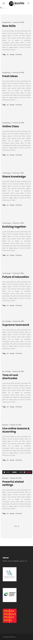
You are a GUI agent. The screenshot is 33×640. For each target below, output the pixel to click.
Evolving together (14, 227)
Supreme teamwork (15, 325)
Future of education (15, 277)
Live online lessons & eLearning (16, 430)
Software (18, 54)
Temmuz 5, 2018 (18, 173)
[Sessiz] (24, 472)
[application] (17, 472)
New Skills (9, 26)
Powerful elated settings (13, 483)
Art (8, 54)
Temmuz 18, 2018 (18, 22)
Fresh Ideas (10, 76)
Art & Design (6, 321)
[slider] (28, 472)
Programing (6, 22)
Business (5, 425)
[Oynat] (4, 472)
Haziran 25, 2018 (15, 425)
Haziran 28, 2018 (18, 321)
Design (12, 54)
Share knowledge (14, 176)
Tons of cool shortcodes (10, 376)
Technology (6, 173)
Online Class (10, 126)
